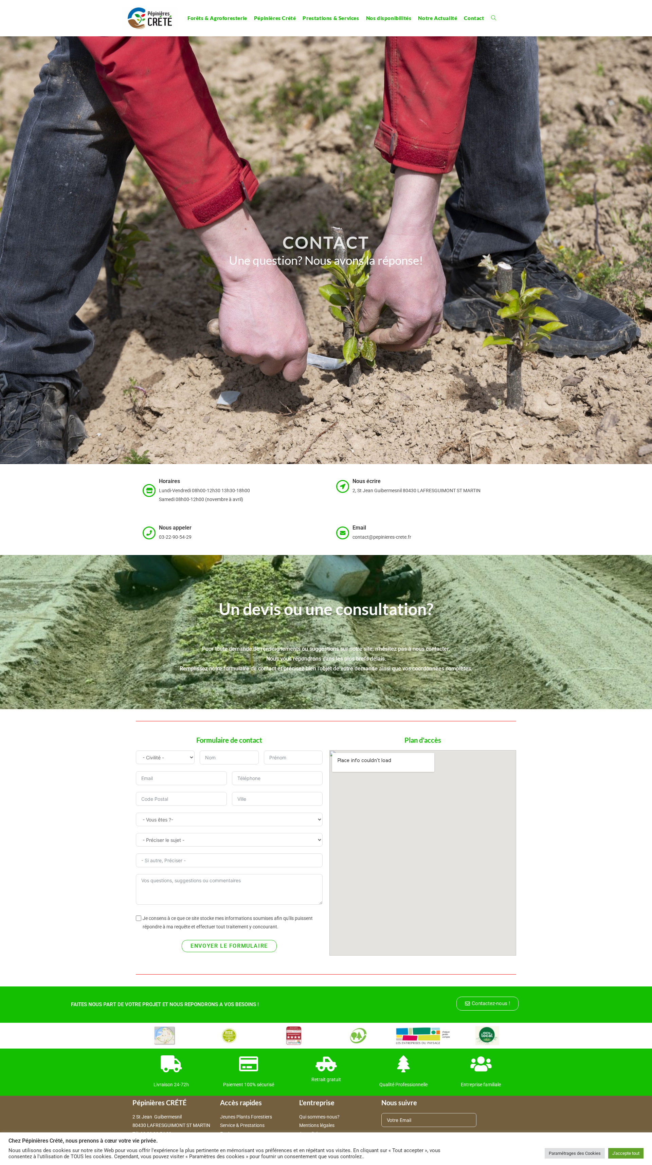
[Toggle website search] (494, 18)
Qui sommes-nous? (319, 1117)
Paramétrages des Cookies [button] (575, 1153)
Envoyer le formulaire (229, 946)
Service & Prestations (243, 1125)
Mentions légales (316, 1125)
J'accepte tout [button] (625, 1153)
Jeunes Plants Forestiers (246, 1117)
